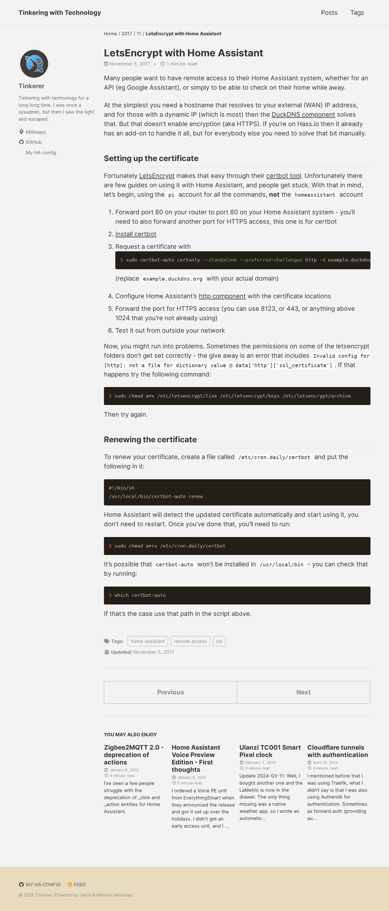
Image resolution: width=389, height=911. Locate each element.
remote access (190, 641)
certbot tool (283, 175)
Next (303, 692)
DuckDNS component (303, 114)
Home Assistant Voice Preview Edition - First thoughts (196, 758)
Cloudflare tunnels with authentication (337, 751)
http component (222, 296)
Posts (329, 12)
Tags (357, 12)
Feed (79, 884)
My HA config (42, 884)
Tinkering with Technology (60, 12)
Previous (170, 692)
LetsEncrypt (157, 175)
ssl (219, 641)
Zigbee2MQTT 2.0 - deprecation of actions (134, 755)
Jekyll (85, 895)
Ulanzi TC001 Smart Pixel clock (270, 751)
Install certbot (135, 234)
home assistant (148, 641)
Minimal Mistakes (114, 895)
